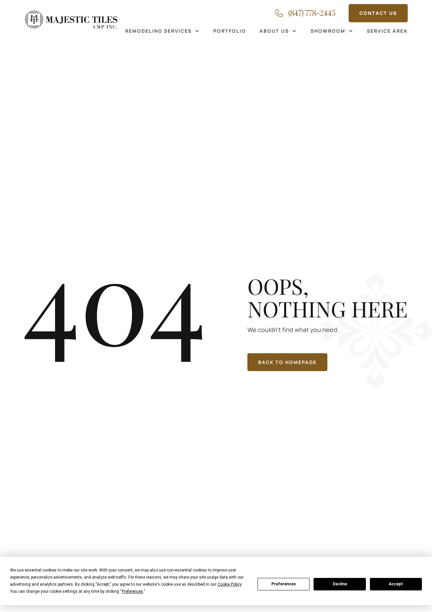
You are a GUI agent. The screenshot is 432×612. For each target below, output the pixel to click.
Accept (396, 584)
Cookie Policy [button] (229, 584)
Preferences (283, 584)
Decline (340, 584)
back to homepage (287, 362)
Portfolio (229, 31)
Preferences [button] (132, 591)
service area (387, 31)
